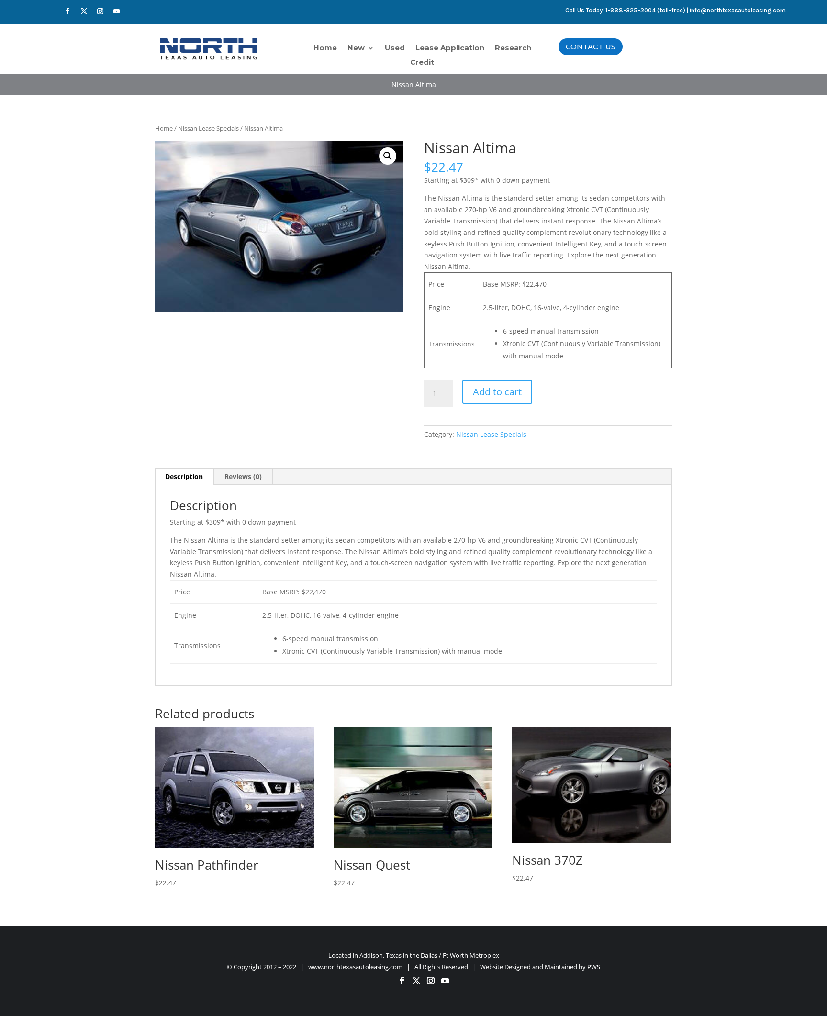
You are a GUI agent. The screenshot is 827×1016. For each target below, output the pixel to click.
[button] (387, 156)
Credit (422, 63)
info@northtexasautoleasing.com (738, 10)
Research (513, 48)
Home (325, 48)
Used (395, 48)
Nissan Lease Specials (208, 128)
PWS (593, 966)
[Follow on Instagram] (100, 11)
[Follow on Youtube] (116, 11)
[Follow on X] (84, 11)
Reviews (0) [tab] (243, 476)
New (356, 48)
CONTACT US (590, 46)
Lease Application (449, 48)
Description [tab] (184, 476)
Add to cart (497, 391)
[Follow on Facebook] (67, 11)
